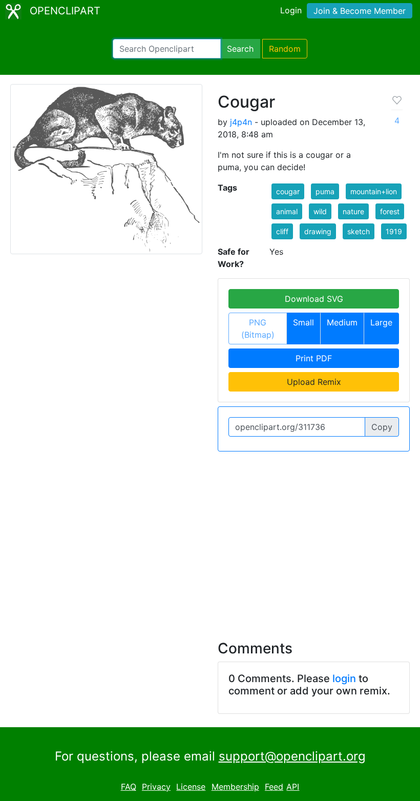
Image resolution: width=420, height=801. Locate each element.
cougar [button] (288, 191)
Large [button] (381, 322)
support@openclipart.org (292, 756)
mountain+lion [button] (373, 191)
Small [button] (303, 322)
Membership (235, 787)
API (292, 787)
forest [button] (390, 211)
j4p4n (241, 122)
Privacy (156, 787)
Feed (274, 787)
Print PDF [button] (314, 358)
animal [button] (287, 211)
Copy (381, 427)
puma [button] (325, 191)
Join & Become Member (359, 11)
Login (291, 10)
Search (240, 49)
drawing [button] (317, 231)
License (190, 787)
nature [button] (353, 211)
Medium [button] (342, 322)
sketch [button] (358, 231)
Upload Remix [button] (314, 382)
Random (285, 49)
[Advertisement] (210, 539)
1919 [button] (394, 231)
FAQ (128, 787)
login (344, 678)
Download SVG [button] (314, 299)
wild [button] (320, 211)
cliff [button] (282, 231)
